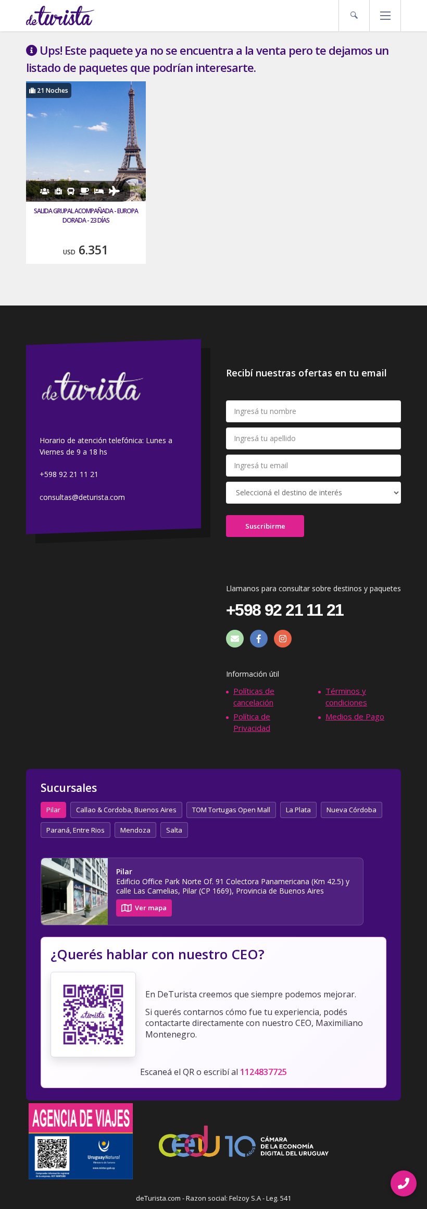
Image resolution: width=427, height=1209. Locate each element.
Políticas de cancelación (253, 696)
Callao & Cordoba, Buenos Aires (126, 809)
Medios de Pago (354, 716)
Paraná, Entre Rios (75, 830)
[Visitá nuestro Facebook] (259, 639)
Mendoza (135, 830)
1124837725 (263, 1072)
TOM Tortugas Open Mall (231, 809)
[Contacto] (235, 639)
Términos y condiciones (346, 696)
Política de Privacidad (251, 721)
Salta (174, 830)
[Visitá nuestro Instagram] (283, 639)
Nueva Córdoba (351, 809)
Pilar (53, 809)
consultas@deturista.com (82, 497)
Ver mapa (151, 907)
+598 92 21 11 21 (69, 475)
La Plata (298, 809)
